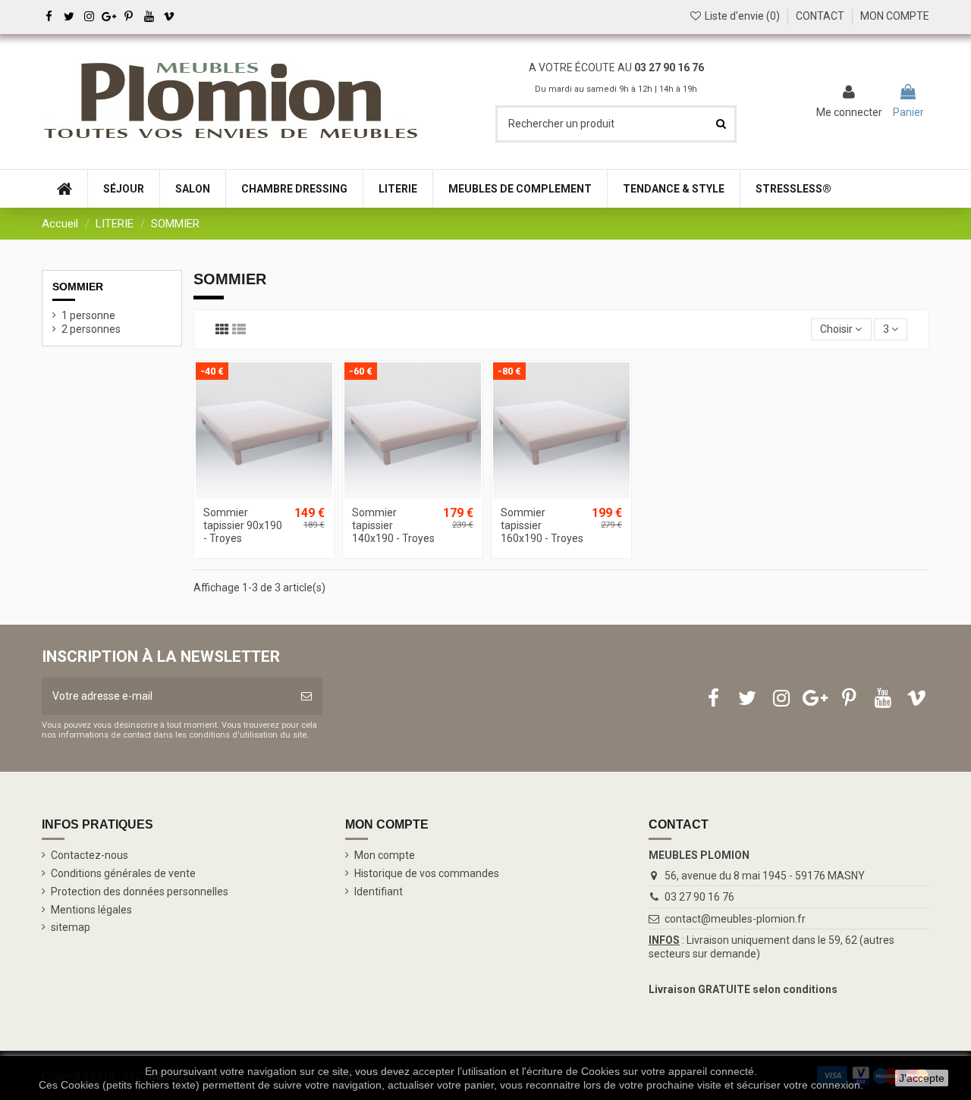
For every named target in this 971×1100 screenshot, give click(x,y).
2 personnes (91, 329)
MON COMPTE (894, 16)
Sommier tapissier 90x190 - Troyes (242, 525)
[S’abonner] (306, 696)
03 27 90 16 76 (699, 897)
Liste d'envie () (742, 16)
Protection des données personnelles (139, 891)
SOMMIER (77, 286)
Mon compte (384, 855)
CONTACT (820, 16)
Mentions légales (91, 910)
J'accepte (921, 1078)
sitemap (70, 927)
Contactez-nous (89, 855)
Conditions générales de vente (123, 873)
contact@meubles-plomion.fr (735, 919)
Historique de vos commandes (426, 873)
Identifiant (378, 891)
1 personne (88, 315)
